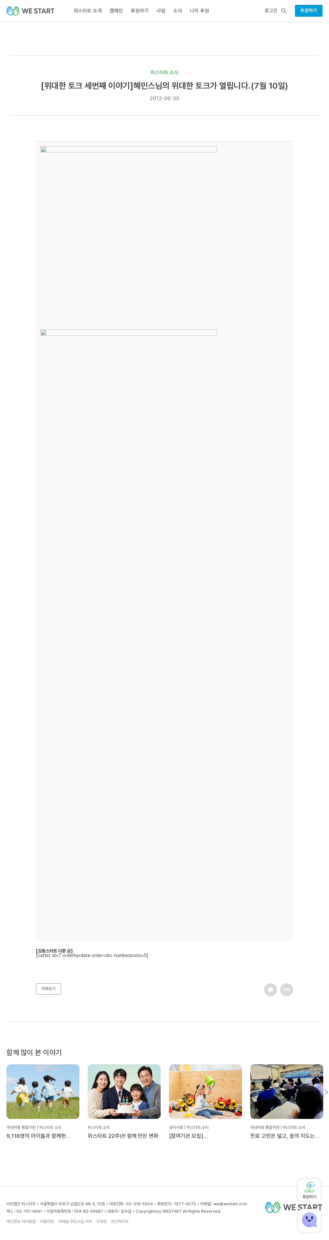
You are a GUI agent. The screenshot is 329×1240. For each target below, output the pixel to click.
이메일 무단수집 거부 (75, 1221)
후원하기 (308, 10)
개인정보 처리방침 (21, 1221)
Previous (2, 1092)
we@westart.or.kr (230, 1203)
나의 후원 (199, 11)
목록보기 (48, 988)
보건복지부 (120, 1221)
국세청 (101, 1221)
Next (326, 1092)
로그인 (271, 10)
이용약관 (47, 1221)
